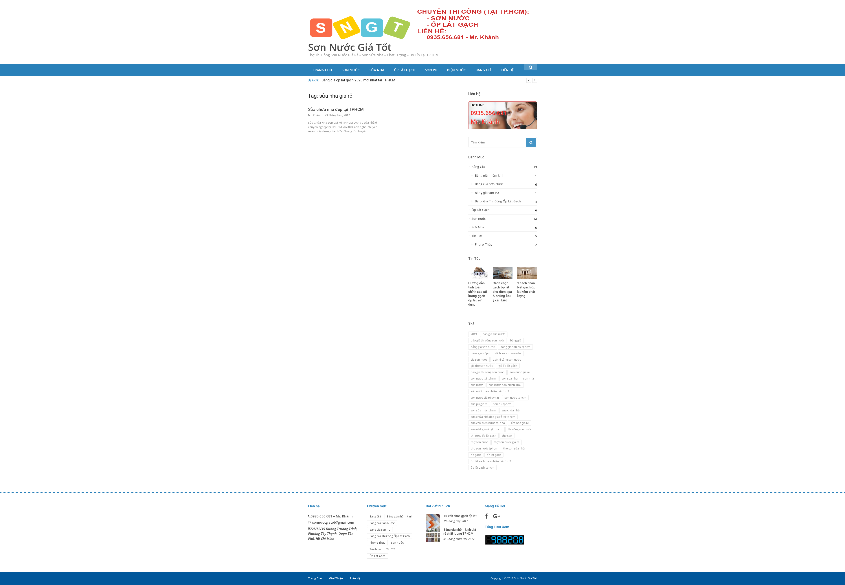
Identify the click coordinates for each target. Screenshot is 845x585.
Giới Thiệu (336, 578)
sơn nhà (528, 378)
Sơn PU (431, 70)
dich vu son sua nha (508, 353)
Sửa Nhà (376, 70)
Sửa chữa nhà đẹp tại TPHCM (336, 109)
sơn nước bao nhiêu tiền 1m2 (490, 391)
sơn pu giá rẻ (479, 404)
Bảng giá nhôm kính (489, 176)
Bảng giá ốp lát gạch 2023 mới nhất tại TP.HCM (358, 80)
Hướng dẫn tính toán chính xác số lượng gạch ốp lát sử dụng (477, 294)
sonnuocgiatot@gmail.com (333, 522)
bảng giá (515, 340)
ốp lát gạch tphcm (482, 467)
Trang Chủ (322, 70)
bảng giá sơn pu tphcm (515, 347)
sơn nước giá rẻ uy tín (485, 398)
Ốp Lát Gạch (404, 70)
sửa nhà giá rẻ (520, 423)
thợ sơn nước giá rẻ (506, 442)
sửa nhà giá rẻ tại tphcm (486, 429)
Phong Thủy (483, 244)
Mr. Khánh (314, 115)
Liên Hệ (507, 70)
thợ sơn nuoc (479, 442)
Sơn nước (351, 70)
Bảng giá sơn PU (487, 193)
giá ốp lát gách (507, 366)
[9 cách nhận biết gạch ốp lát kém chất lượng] (527, 273)
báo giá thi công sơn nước (487, 340)
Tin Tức (477, 236)
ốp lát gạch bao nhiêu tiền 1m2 (491, 461)
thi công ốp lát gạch (483, 436)
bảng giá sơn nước (483, 347)
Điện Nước (456, 70)
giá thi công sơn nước (507, 359)
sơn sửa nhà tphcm (483, 410)
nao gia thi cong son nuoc (487, 372)
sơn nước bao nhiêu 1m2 (505, 385)
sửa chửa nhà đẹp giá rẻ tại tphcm (493, 417)
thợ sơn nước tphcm (484, 448)
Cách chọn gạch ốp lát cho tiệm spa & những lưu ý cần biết (502, 291)
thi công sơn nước (519, 429)
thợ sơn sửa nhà (514, 448)
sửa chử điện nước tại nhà (488, 423)
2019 (474, 334)
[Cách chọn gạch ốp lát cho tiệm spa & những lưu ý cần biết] (503, 273)
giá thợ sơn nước (482, 366)
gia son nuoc (479, 359)
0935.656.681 (489, 113)
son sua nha (510, 378)
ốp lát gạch (494, 455)
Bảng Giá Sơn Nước (489, 184)
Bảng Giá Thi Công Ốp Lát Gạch (498, 201)
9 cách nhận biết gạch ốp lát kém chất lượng (526, 289)
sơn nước (477, 385)
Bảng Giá (484, 70)
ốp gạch (476, 455)
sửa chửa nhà (511, 410)
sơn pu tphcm (502, 404)
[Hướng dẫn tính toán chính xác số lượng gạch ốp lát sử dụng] (478, 273)
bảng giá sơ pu (480, 353)
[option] (429, 80)
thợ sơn (507, 436)
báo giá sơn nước (494, 334)
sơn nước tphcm (515, 398)
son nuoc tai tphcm (483, 378)
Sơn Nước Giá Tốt (349, 47)
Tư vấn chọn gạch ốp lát (460, 516)
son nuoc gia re (520, 372)
